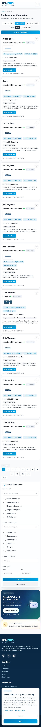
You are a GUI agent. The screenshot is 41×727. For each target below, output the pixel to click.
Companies (5, 668)
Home (3, 12)
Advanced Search (22, 32)
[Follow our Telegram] (3, 656)
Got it (20, 721)
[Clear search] (36, 493)
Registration (5, 671)
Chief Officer (9, 380)
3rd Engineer (8, 39)
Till (22, 569)
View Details (8, 70)
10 (17, 474)
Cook (5, 81)
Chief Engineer (9, 292)
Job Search (5, 666)
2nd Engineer (9, 123)
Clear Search (20, 584)
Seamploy (6, 296)
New (17, 27)
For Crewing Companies (9, 686)
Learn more (20, 716)
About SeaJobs (6, 677)
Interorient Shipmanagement (13, 43)
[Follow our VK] (9, 656)
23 (28, 474)
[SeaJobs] (12, 4)
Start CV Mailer (9, 610)
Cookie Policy (8, 710)
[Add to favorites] (36, 39)
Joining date (26, 27)
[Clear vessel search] (36, 527)
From (4, 569)
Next (4, 477)
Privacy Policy (20, 710)
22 (23, 474)
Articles (4, 674)
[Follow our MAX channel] (14, 656)
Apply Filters (20, 579)
